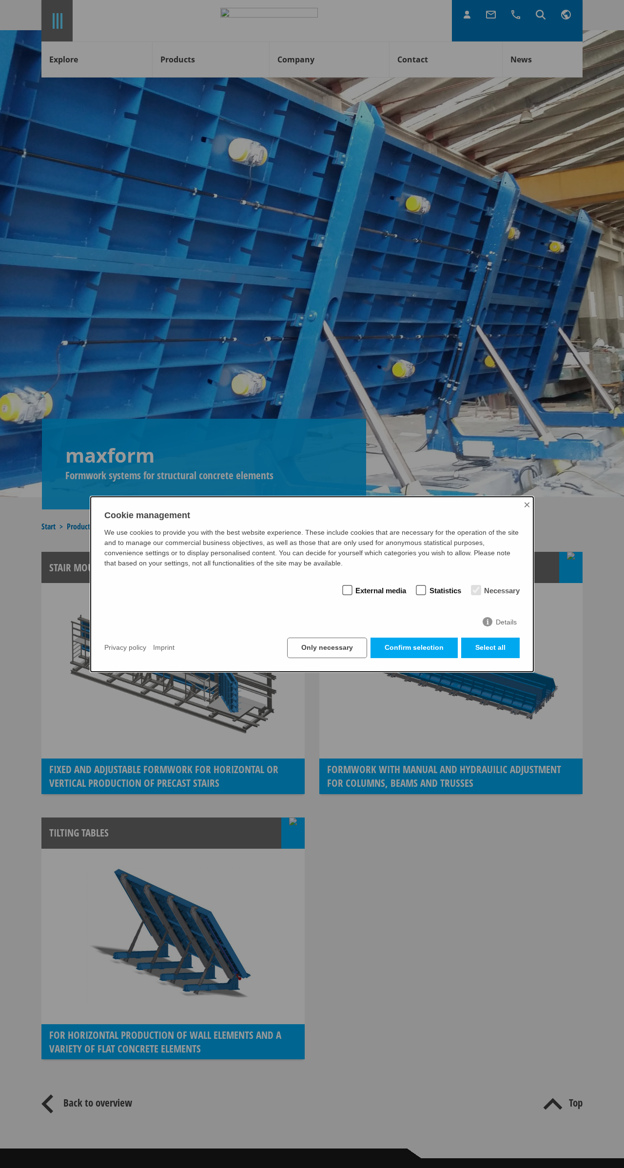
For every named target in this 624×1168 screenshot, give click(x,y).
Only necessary (327, 647)
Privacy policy (125, 647)
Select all (490, 647)
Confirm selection (414, 647)
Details (506, 622)
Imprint (164, 647)
